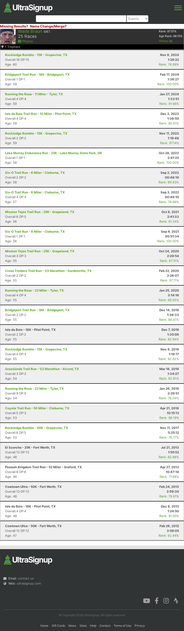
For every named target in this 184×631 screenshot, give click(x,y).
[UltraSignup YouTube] (146, 600)
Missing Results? (14, 26)
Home (44, 625)
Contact (105, 625)
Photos (27, 41)
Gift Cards (58, 625)
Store (83, 625)
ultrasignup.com (29, 583)
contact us (26, 578)
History (164, 41)
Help (93, 625)
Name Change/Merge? (48, 26)
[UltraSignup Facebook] (157, 600)
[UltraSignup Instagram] (166, 600)
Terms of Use (122, 625)
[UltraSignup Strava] (176, 600)
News (72, 625)
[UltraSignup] (28, 7)
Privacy (140, 625)
